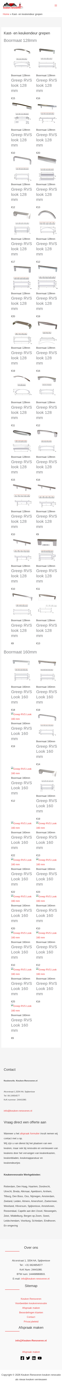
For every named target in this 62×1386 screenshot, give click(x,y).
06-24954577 (13, 1095)
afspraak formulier (30, 1133)
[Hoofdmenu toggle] (56, 5)
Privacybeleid (31, 1321)
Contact (31, 1317)
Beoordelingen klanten (31, 1312)
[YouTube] (40, 1358)
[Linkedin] (34, 1358)
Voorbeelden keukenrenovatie (31, 1303)
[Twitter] (28, 1358)
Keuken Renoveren (31, 1299)
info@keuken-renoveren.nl (18, 1110)
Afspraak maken (31, 1308)
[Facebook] (22, 1358)
